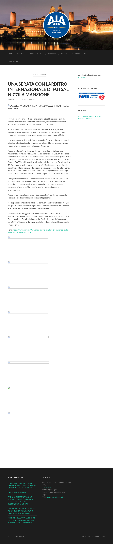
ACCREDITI (52, 54)
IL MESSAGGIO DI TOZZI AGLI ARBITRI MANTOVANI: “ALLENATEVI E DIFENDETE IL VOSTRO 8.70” (22, 485)
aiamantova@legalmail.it (55, 497)
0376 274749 (47, 487)
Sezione (20, 54)
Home (10, 54)
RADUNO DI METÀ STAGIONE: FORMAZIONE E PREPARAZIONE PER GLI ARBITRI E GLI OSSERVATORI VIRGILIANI (21, 500)
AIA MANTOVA (19, 536)
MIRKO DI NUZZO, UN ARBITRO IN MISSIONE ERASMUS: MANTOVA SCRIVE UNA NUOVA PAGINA (22, 520)
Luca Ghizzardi (29, 100)
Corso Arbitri (81, 54)
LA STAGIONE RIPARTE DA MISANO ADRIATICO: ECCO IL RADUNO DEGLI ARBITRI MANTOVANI (22, 511)
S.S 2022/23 (82, 78)
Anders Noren (93, 536)
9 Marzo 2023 (14, 100)
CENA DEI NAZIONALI (17, 492)
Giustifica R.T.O (14, 61)
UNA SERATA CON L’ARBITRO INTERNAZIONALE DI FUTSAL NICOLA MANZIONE (38, 89)
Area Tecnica (36, 54)
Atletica (65, 54)
